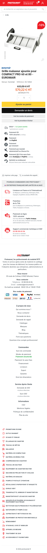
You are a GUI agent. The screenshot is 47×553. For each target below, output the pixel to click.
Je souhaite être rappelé (29, 175)
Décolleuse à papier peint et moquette (21, 484)
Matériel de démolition (15, 457)
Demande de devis (23, 316)
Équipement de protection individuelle (21, 518)
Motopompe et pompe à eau (16, 510)
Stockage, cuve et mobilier (17, 525)
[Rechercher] (42, 9)
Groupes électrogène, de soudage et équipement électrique (20, 501)
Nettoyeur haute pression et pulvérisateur (23, 506)
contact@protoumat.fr (25, 285)
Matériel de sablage (14, 477)
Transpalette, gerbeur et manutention (22, 492)
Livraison (23, 367)
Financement (23, 363)
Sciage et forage (13, 437)
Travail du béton (13, 445)
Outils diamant (12, 433)
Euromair (11, 82)
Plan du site (23, 415)
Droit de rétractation (23, 377)
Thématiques (23, 333)
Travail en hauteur (14, 465)
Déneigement (11, 521)
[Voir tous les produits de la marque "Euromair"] (6, 68)
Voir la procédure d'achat (23, 121)
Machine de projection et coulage (20, 473)
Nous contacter (23, 313)
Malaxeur (10, 449)
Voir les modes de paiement (23, 116)
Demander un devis (23, 110)
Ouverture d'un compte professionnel (23, 340)
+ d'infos (22, 135)
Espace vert (11, 488)
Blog (23, 330)
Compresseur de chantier (16, 461)
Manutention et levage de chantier (20, 496)
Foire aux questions (23, 337)
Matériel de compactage (16, 453)
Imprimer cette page (11, 175)
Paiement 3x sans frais (23, 360)
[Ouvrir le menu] (4, 3)
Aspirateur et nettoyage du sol (19, 514)
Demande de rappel (23, 320)
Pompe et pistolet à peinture (17, 481)
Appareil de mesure (13, 529)
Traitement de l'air (13, 533)
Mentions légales (23, 408)
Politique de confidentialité (23, 412)
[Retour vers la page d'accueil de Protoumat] (14, 3)
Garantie (23, 374)
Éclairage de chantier (15, 441)
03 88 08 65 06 (19, 231)
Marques (23, 326)
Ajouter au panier (23, 104)
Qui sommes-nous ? (23, 309)
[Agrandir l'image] (42, 59)
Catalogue (23, 323)
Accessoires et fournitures (17, 537)
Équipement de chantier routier (19, 469)
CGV (23, 405)
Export (23, 370)
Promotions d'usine (13, 429)
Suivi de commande (23, 351)
